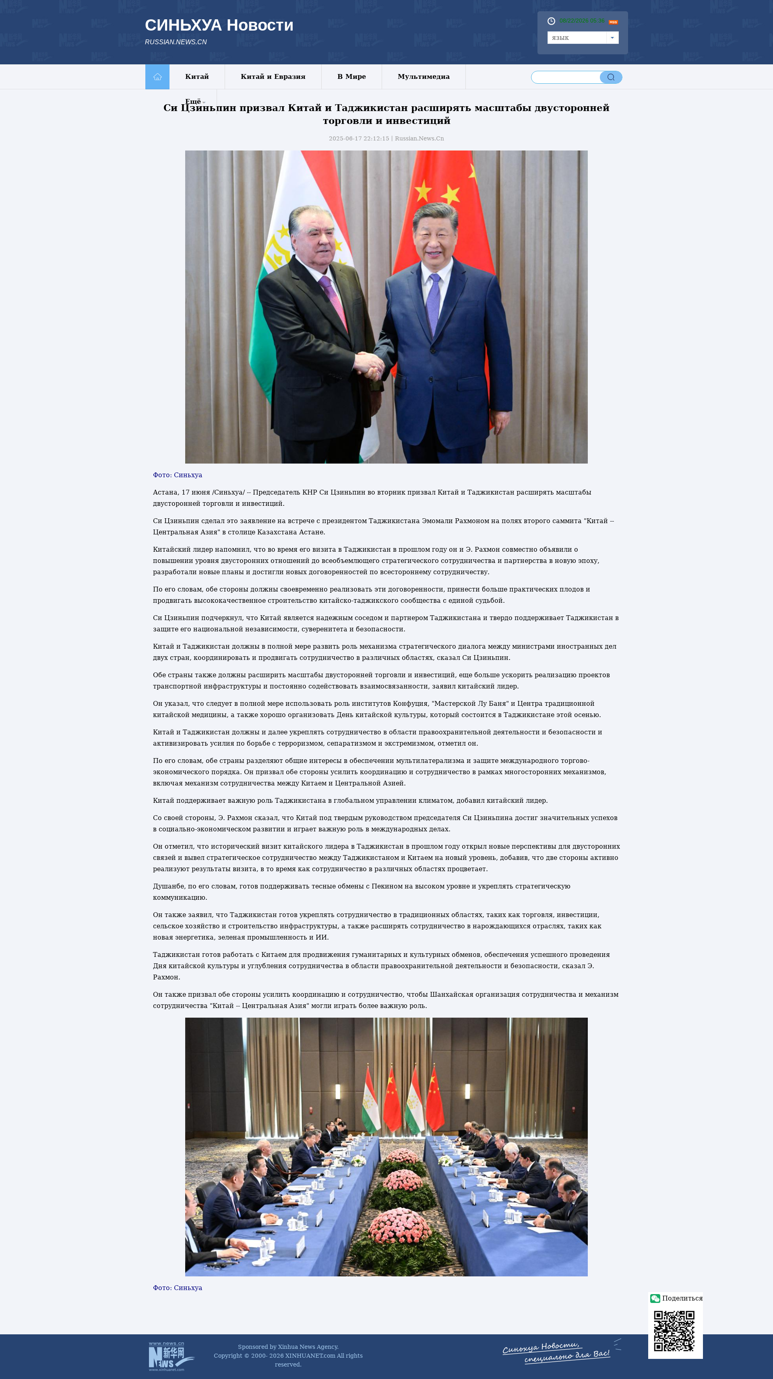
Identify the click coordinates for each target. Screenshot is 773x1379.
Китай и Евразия (273, 76)
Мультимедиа (424, 76)
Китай (197, 76)
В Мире (351, 76)
